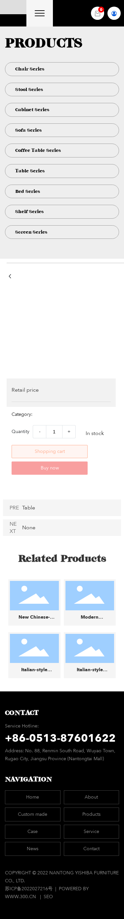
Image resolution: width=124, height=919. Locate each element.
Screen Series (31, 232)
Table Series (30, 171)
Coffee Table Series (38, 150)
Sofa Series (28, 130)
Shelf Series (29, 211)
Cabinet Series (32, 109)
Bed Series (27, 191)
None (28, 527)
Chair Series (29, 69)
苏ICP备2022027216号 (29, 889)
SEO (48, 897)
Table (28, 507)
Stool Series (29, 89)
